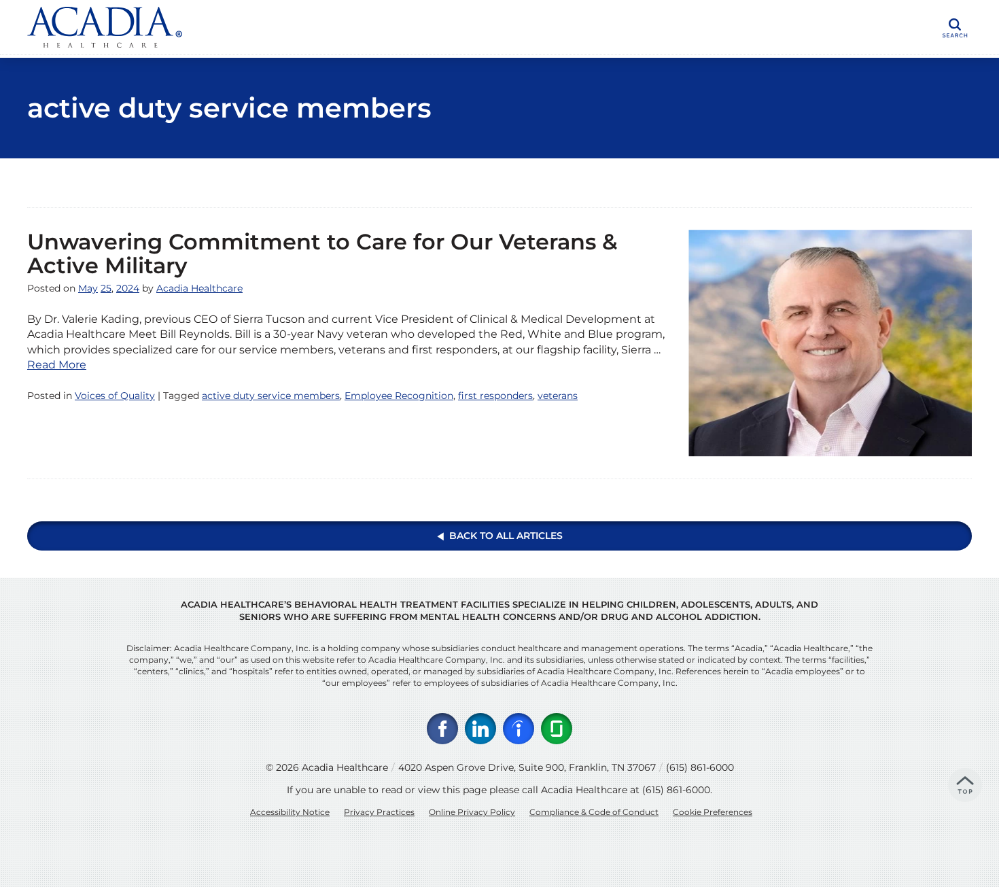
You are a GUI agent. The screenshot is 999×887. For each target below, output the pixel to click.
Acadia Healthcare (199, 288)
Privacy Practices (379, 812)
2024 (127, 288)
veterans (558, 395)
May (88, 288)
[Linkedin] (480, 728)
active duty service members (271, 395)
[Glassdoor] (556, 728)
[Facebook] (442, 728)
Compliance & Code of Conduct (594, 812)
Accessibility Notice (290, 812)
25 (106, 288)
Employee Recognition (399, 395)
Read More (56, 364)
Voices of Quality (115, 395)
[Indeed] (518, 728)
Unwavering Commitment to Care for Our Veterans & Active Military (322, 253)
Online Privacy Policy (472, 812)
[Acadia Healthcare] (231, 27)
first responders (495, 395)
